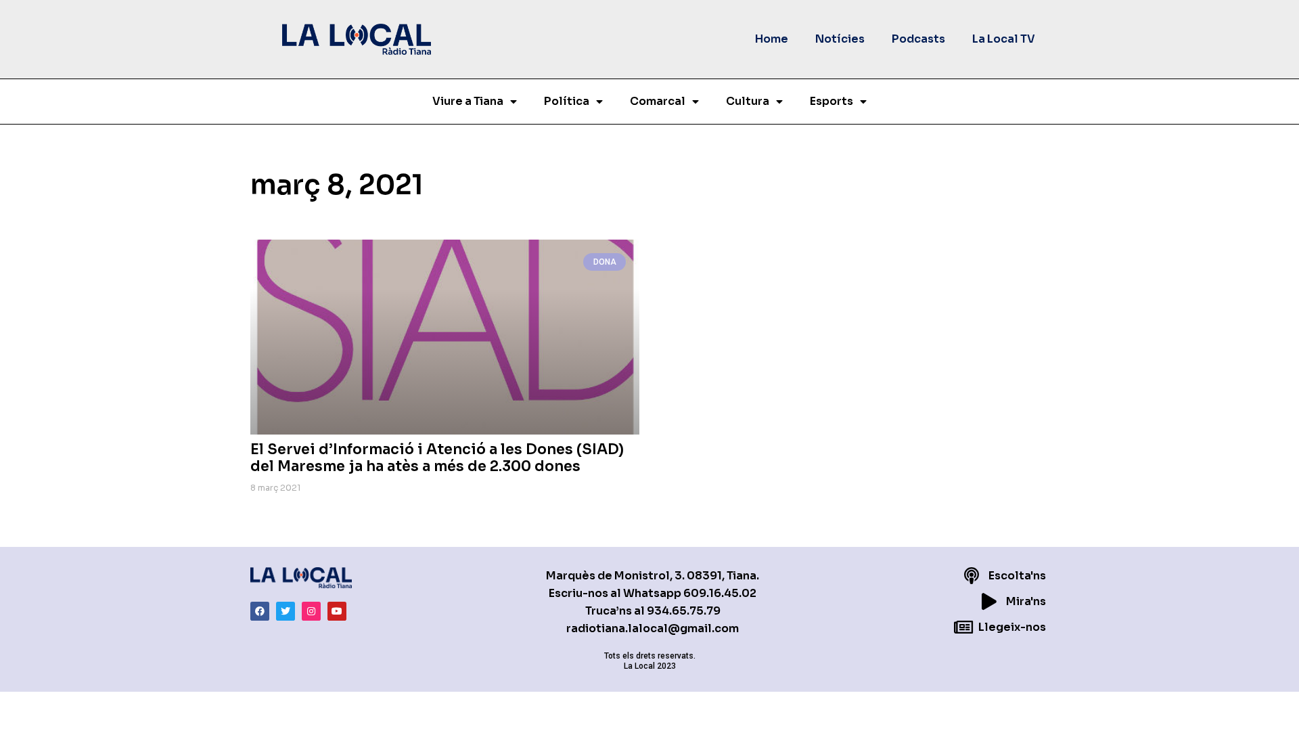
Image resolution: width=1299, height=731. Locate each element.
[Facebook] (259, 611)
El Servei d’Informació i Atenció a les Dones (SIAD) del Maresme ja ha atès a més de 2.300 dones (437, 458)
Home (771, 39)
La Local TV (1003, 39)
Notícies (840, 39)
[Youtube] (336, 611)
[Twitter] (285, 611)
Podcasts (918, 39)
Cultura (747, 101)
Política (566, 101)
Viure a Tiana (467, 101)
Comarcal (657, 101)
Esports (831, 101)
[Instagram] (311, 611)
